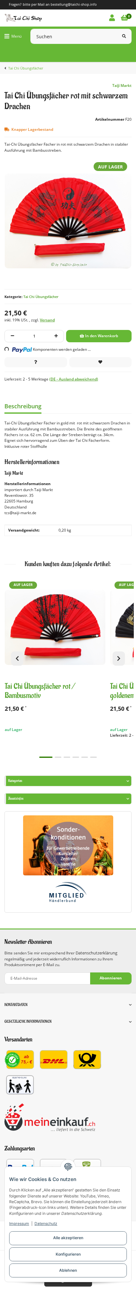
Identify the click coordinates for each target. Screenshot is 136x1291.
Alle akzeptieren (68, 1237)
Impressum (19, 1223)
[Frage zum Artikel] (35, 362)
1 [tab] (46, 757)
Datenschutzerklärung (96, 953)
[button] (112, 18)
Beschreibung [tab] (22, 406)
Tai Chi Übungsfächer (41, 296)
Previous (17, 658)
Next (119, 658)
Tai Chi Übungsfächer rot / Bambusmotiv (40, 691)
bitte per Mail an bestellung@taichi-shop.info (60, 4)
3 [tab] (67, 757)
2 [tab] (58, 757)
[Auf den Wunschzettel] (100, 362)
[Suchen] (124, 36)
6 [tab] (93, 757)
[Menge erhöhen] (56, 336)
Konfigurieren (68, 1254)
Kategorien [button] (15, 780)
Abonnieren (111, 978)
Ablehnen (68, 1270)
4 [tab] (75, 757)
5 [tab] (84, 757)
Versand (47, 320)
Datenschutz (45, 1223)
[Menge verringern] (12, 336)
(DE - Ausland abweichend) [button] (73, 379)
